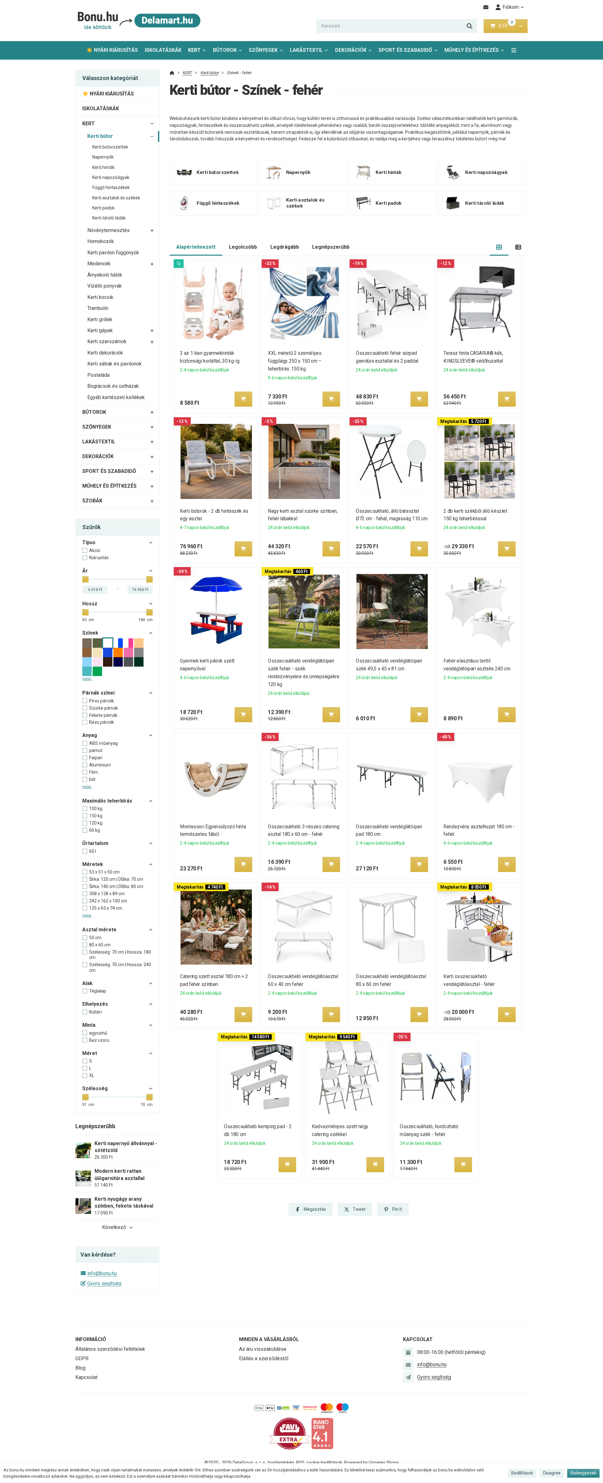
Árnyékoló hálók (104, 275)
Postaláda (98, 375)
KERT (194, 50)
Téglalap (97, 990)
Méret (89, 1053)
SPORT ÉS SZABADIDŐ (405, 50)
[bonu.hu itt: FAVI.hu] (289, 1433)
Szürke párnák (103, 708)
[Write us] (408, 1377)
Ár (85, 571)
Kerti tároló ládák (109, 217)
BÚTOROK (225, 50)
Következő (114, 1227)
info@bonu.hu (102, 1273)
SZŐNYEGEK (263, 50)
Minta (88, 1025)
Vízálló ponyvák (104, 286)
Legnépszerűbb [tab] (331, 247)
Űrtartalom (95, 843)
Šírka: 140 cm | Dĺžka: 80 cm (116, 886)
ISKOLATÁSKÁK (163, 50)
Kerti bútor (100, 136)
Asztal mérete (99, 930)
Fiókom (511, 7)
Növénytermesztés (108, 230)
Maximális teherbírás (107, 801)
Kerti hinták (103, 167)
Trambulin (97, 308)
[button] (520, 26)
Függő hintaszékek (111, 187)
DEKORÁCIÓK (351, 50)
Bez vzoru (99, 1040)
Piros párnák (101, 700)
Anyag (89, 735)
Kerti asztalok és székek (116, 197)
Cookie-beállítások (324, 1462)
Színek (90, 633)
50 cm (95, 937)
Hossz (89, 604)
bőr (92, 779)
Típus (88, 542)
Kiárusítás (99, 557)
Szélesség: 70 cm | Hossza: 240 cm (120, 967)
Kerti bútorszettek (110, 146)
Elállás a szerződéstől (263, 1358)
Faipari (95, 757)
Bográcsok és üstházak (113, 386)
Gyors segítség (104, 1283)
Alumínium (100, 764)
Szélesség (95, 1088)
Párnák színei (98, 693)
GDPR (82, 1358)
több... (88, 679)
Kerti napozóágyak (110, 177)
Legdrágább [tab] (284, 247)
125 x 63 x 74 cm (105, 908)
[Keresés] (469, 26)
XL (91, 1075)
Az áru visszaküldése (262, 1349)
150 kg (95, 815)
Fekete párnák (103, 715)
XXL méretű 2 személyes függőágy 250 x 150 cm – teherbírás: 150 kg (294, 361)
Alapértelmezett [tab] (195, 247)
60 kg (94, 830)
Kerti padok (103, 207)
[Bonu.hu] (138, 20)
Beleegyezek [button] (583, 1472)
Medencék (99, 264)
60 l (92, 851)
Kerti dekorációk (105, 353)
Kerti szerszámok (107, 341)
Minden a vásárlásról (269, 1339)
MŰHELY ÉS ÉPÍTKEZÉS (471, 50)
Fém (93, 772)
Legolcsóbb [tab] (243, 247)
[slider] (85, 579)
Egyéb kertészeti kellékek (116, 397)
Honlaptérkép (281, 1462)
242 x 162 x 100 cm (108, 900)
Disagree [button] (552, 1472)
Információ (90, 1339)
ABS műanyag (103, 743)
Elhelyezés (95, 1004)
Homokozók (100, 241)
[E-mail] (486, 7)
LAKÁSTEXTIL (306, 50)
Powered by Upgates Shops (371, 1462)
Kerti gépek (100, 330)
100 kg (95, 808)
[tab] (499, 247)
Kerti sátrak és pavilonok (114, 364)
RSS (300, 1462)
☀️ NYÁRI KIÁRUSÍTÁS (112, 50)
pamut (95, 750)
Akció (94, 550)
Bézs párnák (101, 722)
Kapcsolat (86, 1377)
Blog (80, 1368)
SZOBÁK (92, 501)
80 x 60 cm (100, 944)
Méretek (92, 864)
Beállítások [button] (522, 1472)
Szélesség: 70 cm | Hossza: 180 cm (120, 955)
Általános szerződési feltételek (110, 1349)
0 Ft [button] (505, 26)
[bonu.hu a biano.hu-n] (322, 1433)
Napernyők (103, 157)
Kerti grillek (99, 319)
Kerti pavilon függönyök (113, 253)
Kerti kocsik (100, 297)
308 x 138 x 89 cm (107, 893)
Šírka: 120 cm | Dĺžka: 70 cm (116, 879)
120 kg (95, 822)
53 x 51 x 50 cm (104, 871)
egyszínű (98, 1033)
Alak (87, 983)
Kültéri (95, 1012)
